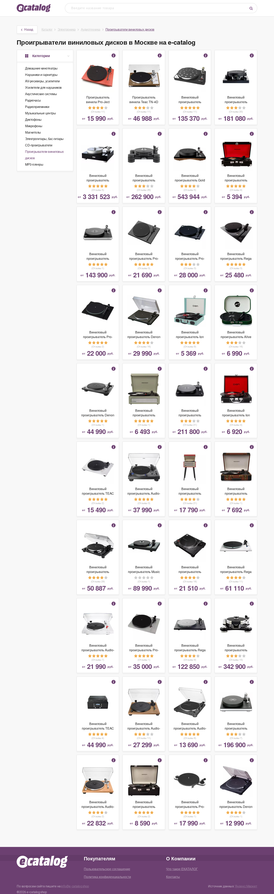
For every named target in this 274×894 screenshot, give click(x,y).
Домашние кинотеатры (41, 68)
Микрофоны (33, 126)
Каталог (47, 29)
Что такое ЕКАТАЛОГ (182, 869)
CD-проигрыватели (38, 145)
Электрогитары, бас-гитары (44, 138)
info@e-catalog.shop (75, 886)
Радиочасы (33, 100)
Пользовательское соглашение (107, 869)
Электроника (67, 29)
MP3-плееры (34, 164)
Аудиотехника (90, 29)
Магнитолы (33, 132)
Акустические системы (41, 94)
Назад (28, 29)
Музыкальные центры (40, 113)
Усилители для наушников (43, 87)
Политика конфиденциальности (107, 876)
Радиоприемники (37, 106)
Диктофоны (33, 119)
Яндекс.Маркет (246, 886)
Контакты (173, 876)
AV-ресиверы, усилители (42, 81)
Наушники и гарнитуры (41, 74)
